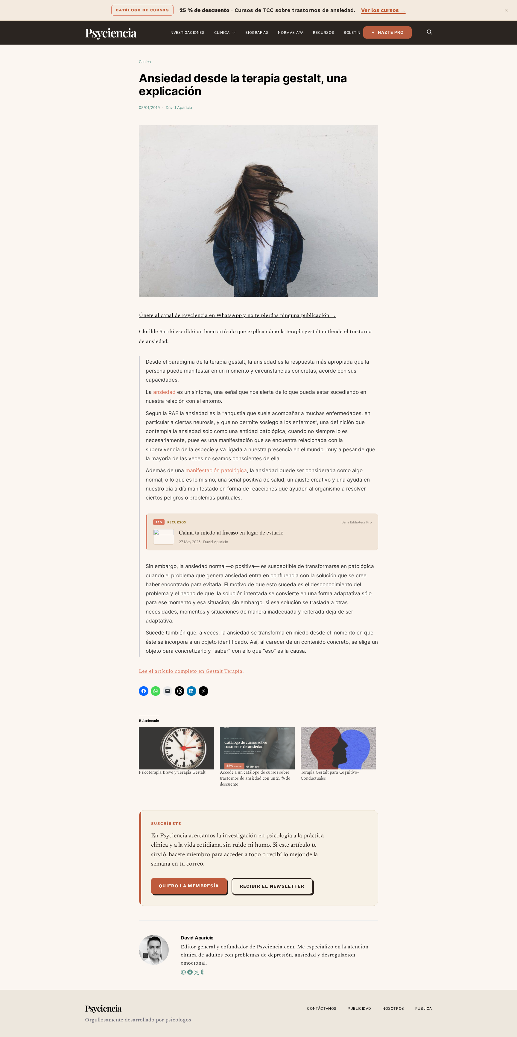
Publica (423, 1008)
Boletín (352, 32)
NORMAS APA (290, 32)
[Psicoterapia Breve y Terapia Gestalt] (176, 748)
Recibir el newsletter (272, 886)
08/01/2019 (149, 107)
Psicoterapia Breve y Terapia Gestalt (172, 772)
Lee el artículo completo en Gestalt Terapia (190, 671)
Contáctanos (322, 1008)
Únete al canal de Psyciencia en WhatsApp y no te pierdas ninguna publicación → (237, 315)
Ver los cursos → (383, 10)
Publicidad (359, 1008)
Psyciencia (110, 32)
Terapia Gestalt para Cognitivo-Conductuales (330, 775)
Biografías (256, 32)
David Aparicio (179, 107)
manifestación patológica (216, 470)
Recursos (323, 32)
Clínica (222, 32)
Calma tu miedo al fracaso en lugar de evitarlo (231, 532)
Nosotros (393, 1008)
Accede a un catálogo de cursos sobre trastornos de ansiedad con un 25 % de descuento (255, 778)
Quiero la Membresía (189, 886)
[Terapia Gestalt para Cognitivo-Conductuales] (338, 748)
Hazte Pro (391, 32)
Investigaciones (187, 32)
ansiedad (164, 392)
